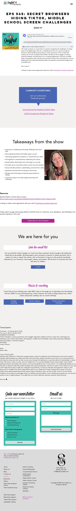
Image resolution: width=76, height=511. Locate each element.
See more (3, 379)
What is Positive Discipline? (28, 497)
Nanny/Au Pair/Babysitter (14, 423)
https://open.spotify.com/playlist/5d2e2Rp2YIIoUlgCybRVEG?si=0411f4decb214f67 (28, 199)
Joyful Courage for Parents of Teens (38, 114)
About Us (7, 469)
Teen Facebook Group (10, 487)
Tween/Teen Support (10, 499)
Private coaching (13, 302)
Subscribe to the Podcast (38, 221)
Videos (6, 481)
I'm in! (38, 267)
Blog (5, 471)
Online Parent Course (29, 478)
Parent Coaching (28, 467)
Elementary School (12, 435)
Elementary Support (10, 497)
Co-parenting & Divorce (30, 471)
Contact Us (7, 474)
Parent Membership (29, 469)
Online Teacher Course (30, 480)
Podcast (6, 476)
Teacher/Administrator (13, 425)
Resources (7, 479)
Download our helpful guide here (63, 70)
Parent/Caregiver (11, 420)
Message (56, 413)
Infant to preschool (12, 432)
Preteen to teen (11, 437)
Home (5, 467)
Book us (6, 454)
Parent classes (34, 301)
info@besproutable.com (11, 457)
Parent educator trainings (58, 302)
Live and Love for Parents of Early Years (39, 110)
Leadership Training (10, 502)
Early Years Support (10, 495)
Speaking (25, 491)
